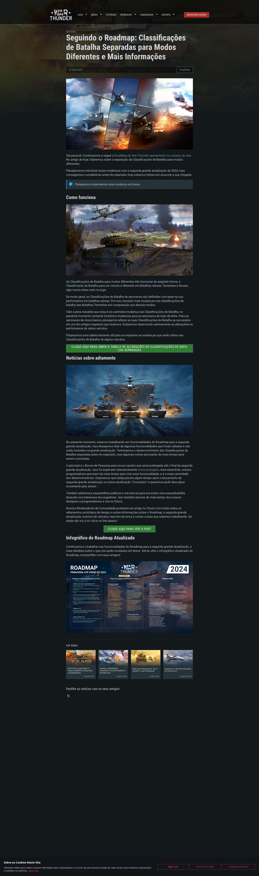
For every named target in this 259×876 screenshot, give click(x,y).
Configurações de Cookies (238, 867)
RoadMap (185, 69)
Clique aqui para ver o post (129, 529)
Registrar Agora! (196, 14)
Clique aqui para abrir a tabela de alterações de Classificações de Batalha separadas (129, 348)
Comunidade (147, 14)
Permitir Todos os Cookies (205, 867)
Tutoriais (111, 14)
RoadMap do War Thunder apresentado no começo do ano (152, 155)
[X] (68, 696)
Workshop (126, 14)
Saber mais (33, 870)
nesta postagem (148, 469)
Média (94, 14)
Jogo (80, 14)
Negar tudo (173, 866)
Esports (166, 14)
